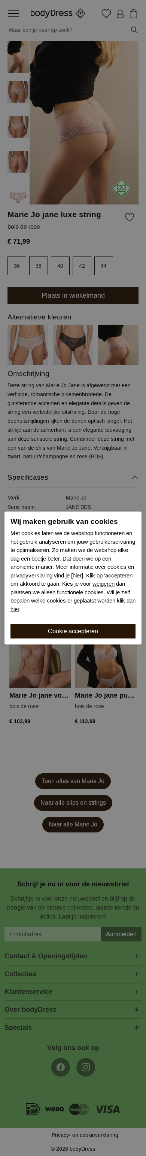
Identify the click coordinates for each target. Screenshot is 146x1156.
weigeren (103, 584)
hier (14, 609)
